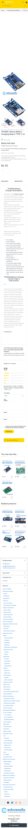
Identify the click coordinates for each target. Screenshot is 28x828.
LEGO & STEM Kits (7, 589)
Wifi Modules (7, 763)
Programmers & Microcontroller (10, 624)
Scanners (6, 652)
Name (5, 412)
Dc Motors (6, 658)
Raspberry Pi (6, 598)
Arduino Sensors (7, 612)
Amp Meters (7, 642)
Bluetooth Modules (8, 766)
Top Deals (5, 580)
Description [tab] (4, 181)
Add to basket (15, 825)
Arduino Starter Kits (8, 614)
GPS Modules (7, 770)
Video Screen (7, 747)
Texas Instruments (7, 603)
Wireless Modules (7, 761)
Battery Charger (4, 129)
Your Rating (7, 393)
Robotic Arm (7, 672)
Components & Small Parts (9, 784)
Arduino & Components (8, 607)
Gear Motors (7, 663)
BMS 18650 (10, 129)
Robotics (5, 668)
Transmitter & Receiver (8, 773)
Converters (6, 628)
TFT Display (6, 754)
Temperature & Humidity (9, 703)
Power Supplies (7, 721)
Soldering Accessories (8, 777)
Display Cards (7, 745)
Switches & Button (7, 693)
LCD (4, 735)
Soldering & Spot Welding (9, 775)
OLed (4, 752)
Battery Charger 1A (19, 194)
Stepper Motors (8, 665)
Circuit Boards (6, 689)
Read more (11, 547)
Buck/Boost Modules (9, 719)
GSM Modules (7, 768)
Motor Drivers (6, 684)
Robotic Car (7, 670)
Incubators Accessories (8, 696)
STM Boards (6, 596)
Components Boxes (8, 787)
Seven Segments (8, 740)
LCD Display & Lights (8, 733)
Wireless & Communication (9, 759)
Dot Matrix (6, 738)
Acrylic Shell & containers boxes (11, 691)
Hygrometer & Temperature (10, 647)
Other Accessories (7, 707)
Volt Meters (6, 640)
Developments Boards (8, 591)
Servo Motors (7, 661)
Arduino (5, 593)
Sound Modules (7, 675)
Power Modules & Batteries (13, 10)
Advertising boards (7, 742)
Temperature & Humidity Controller (11, 700)
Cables (5, 791)
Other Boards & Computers (9, 605)
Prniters (6, 654)
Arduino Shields (7, 610)
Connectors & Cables (8, 789)
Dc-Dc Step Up (7, 714)
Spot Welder (6, 782)
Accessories (7, 796)
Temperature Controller (8, 698)
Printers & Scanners (8, 649)
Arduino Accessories (8, 619)
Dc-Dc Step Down (8, 717)
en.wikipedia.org (8, 331)
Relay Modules (6, 686)
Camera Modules (7, 617)
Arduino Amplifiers (8, 679)
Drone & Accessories (7, 621)
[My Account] (23, 2)
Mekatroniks (6, 656)
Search (25, 5)
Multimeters (7, 645)
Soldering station (7, 780)
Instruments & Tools (7, 633)
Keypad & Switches (8, 682)
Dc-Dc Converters (18, 460)
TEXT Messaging (8, 749)
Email (5, 419)
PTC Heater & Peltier (8, 705)
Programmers (6, 626)
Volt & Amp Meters (8, 638)
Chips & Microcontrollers (9, 631)
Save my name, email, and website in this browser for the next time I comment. (16, 427)
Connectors (7, 794)
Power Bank (6, 728)
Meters (5, 635)
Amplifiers (6, 677)
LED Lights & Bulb (7, 756)
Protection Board (7, 726)
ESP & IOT (5, 600)
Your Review (5, 400)
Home (2, 10)
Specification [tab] (19, 181)
